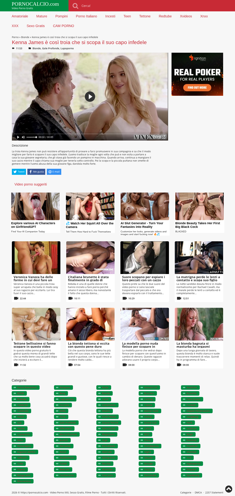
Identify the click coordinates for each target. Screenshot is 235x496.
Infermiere (66, 428)
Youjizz (148, 469)
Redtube (165, 16)
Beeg (62, 393)
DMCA (198, 492)
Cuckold (191, 405)
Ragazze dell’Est (26, 451)
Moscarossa (24, 481)
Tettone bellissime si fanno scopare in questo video (35, 345)
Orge (105, 440)
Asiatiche (191, 387)
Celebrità (22, 405)
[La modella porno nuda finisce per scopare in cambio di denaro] (144, 324)
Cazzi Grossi (193, 399)
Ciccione (64, 405)
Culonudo (22, 410)
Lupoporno (67, 48)
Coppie (148, 405)
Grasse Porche (110, 422)
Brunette (191, 393)
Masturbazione (68, 434)
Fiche (63, 416)
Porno (15, 37)
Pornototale (108, 446)
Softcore (22, 457)
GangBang (192, 416)
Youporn (191, 469)
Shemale (191, 451)
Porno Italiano (86, 16)
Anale (105, 387)
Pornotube (150, 475)
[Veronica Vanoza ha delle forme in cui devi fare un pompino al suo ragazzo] (36, 257)
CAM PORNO (63, 26)
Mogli (189, 434)
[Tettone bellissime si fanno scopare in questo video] (36, 324)
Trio (188, 457)
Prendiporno (151, 446)
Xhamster (107, 469)
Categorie (185, 492)
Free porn (107, 475)
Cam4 (105, 399)
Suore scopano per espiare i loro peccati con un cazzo (143, 278)
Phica (147, 440)
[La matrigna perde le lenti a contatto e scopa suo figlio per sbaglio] (199, 257)
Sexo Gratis (36, 26)
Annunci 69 (150, 387)
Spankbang (192, 475)
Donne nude (151, 410)
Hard (189, 422)
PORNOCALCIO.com (35, 4)
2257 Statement (214, 492)
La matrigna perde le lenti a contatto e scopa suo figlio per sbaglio (198, 280)
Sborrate (107, 451)
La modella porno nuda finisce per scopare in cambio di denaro (140, 346)
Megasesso (108, 434)
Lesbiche (191, 428)
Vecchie (106, 463)
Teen (127, 16)
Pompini (61, 16)
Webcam (65, 469)
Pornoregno (24, 446)
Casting (148, 399)
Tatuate (148, 457)
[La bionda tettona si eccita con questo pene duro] (90, 324)
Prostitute (192, 446)
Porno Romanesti (27, 387)
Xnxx (204, 16)
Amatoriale (20, 16)
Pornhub (191, 440)
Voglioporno (193, 463)
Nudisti (64, 440)
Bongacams (23, 475)
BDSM (20, 393)
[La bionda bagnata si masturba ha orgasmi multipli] (199, 324)
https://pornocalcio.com (34, 492)
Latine (147, 428)
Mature (41, 16)
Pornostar (65, 446)
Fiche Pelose (109, 416)
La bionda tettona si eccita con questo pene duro (88, 345)
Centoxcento (67, 475)
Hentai (21, 428)
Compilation (109, 405)
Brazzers (149, 393)
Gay (19, 422)
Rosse (63, 451)
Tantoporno (108, 457)
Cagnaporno (67, 399)
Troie (20, 463)
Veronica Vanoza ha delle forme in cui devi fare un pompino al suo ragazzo (33, 280)
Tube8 (63, 463)
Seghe (147, 451)
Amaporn (65, 387)
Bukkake (22, 399)
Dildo (63, 410)
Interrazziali (109, 428)
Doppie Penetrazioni (198, 410)
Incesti (110, 16)
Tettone (145, 16)
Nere (20, 440)
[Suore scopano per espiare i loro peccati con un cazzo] (144, 257)
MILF (146, 434)
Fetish (20, 416)
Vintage (148, 463)
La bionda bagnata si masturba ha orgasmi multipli (193, 346)
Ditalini (106, 410)
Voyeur (21, 469)
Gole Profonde (50, 48)
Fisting (148, 416)
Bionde (25, 37)
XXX (15, 26)
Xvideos (186, 16)
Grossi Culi (150, 422)
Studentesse (67, 457)
